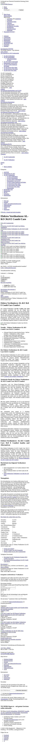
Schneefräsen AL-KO (9, 173)
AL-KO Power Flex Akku (10, 67)
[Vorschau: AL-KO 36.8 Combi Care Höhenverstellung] (15, 242)
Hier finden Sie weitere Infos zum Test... (11, 517)
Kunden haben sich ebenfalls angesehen (11, 639)
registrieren (18, 18)
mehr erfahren (4, 51)
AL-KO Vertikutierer (9, 56)
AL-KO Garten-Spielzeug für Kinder (16, 182)
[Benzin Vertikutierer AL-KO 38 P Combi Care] (13, 613)
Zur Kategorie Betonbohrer (7, 102)
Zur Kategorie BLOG (6, 144)
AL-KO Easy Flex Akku (10, 70)
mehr (2, 295)
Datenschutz (7, 206)
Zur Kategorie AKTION (7, 49)
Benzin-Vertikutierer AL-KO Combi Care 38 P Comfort (15, 459)
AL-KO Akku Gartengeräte (11, 61)
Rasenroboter (10, 188)
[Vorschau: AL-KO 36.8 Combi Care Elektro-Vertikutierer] (15, 227)
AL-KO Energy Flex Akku (11, 69)
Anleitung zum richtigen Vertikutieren (13, 376)
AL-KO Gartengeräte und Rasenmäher (10, 712)
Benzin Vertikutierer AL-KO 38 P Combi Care (12, 615)
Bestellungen (10, 27)
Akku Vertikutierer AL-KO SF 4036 (12, 631)
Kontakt (6, 202)
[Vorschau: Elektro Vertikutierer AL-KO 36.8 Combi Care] (15, 230)
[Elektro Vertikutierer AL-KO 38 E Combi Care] (13, 622)
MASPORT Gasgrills (23, 711)
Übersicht (9, 20)
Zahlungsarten (10, 24)
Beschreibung (4, 289)
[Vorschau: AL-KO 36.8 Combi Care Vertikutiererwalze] (15, 239)
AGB (5, 208)
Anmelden (10, 18)
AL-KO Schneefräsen (11, 711)
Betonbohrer (7, 191)
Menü (5, 7)
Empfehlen (8, 282)
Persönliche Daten (11, 21)
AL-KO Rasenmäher (9, 57)
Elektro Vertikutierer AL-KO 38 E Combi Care (12, 623)
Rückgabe (6, 665)
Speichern (3, 606)
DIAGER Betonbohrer (6, 714)
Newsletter (6, 675)
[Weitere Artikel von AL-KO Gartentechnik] (7, 223)
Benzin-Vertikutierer (8, 505)
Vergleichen (4, 279)
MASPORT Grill (8, 189)
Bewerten (3, 282)
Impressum (6, 209)
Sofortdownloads (11, 29)
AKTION (6, 172)
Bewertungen (12, 289)
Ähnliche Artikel (5, 607)
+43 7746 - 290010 (5, 648)
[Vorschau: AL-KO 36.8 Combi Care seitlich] (12, 231)
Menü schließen (8, 16)
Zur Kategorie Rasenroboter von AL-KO (11, 90)
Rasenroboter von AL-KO (10, 63)
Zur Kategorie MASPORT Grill (9, 122)
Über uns (6, 201)
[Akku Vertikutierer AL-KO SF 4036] (11, 630)
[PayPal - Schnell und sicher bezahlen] (11, 212)
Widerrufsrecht (7, 205)
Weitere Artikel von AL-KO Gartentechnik (14, 551)
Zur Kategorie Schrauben (7, 132)
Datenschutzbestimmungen (16, 601)
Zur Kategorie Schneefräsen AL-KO (10, 112)
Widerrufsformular (8, 668)
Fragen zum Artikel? (9, 548)
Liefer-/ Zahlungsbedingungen (8, 267)
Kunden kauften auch (14, 607)
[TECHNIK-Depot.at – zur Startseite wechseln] (6, 4)
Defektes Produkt (8, 659)
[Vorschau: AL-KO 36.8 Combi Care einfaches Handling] (15, 244)
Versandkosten (4, 699)
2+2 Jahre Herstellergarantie (11, 719)
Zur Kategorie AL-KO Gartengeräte (10, 53)
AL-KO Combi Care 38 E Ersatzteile (13, 550)
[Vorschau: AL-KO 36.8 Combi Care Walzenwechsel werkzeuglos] (15, 236)
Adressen (9, 23)
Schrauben (6, 194)
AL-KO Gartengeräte (9, 175)
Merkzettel (9, 30)
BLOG (5, 192)
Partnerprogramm (8, 660)
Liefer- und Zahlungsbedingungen (12, 203)
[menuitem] (16, 7)
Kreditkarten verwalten (13, 26)
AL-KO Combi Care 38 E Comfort (14, 496)
